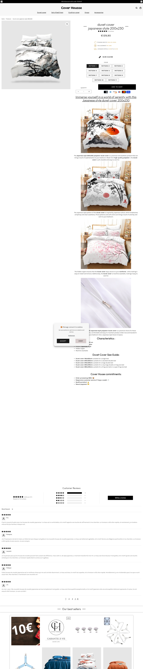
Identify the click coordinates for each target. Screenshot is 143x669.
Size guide (107, 57)
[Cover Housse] (71, 7)
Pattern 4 (93, 71)
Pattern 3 (118, 66)
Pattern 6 (119, 71)
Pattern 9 (119, 75)
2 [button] (69, 599)
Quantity (84, 88)
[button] (2, 2)
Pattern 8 (106, 75)
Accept (63, 341)
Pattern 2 (105, 66)
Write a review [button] (120, 498)
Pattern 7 (93, 75)
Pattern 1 (93, 66)
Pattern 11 (112, 80)
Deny (81, 341)
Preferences (71, 335)
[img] (6, 515)
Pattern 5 (106, 71)
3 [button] (72, 599)
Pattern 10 (99, 80)
